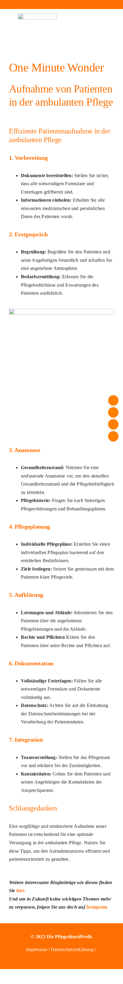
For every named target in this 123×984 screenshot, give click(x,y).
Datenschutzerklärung (72, 949)
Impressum (37, 949)
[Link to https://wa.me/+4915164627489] (89, 4)
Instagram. (96, 907)
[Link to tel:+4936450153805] (61, 4)
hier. (20, 890)
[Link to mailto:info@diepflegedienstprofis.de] (34, 4)
